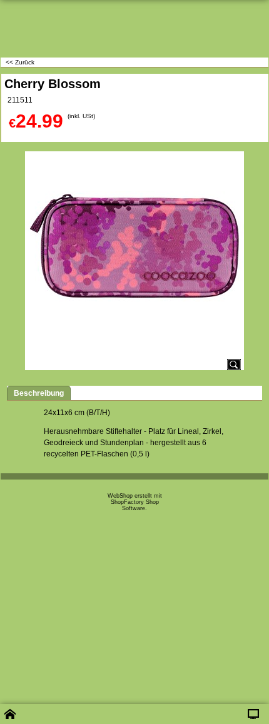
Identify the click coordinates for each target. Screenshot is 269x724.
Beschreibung (39, 393)
